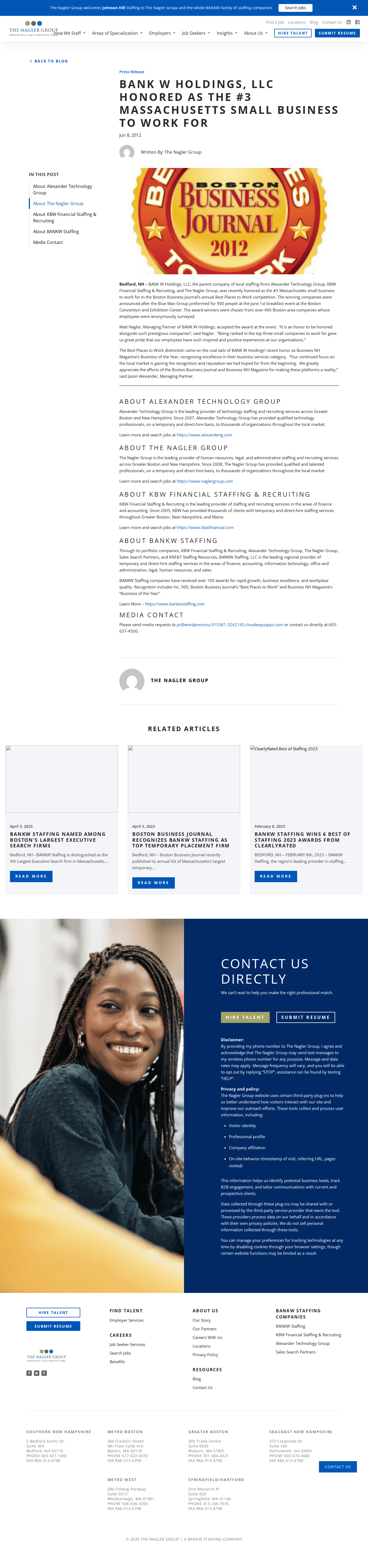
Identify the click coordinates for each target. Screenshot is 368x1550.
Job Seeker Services (127, 1344)
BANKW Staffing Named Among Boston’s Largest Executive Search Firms (58, 840)
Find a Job (275, 22)
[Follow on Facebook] (29, 1373)
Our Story (202, 1320)
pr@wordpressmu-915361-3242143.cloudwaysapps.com (230, 624)
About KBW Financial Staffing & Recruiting (64, 217)
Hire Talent (293, 33)
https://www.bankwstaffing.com (175, 603)
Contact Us (332, 22)
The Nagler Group (183, 152)
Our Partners (205, 1328)
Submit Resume (337, 33)
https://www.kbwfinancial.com (205, 527)
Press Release (131, 71)
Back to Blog (51, 61)
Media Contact (48, 242)
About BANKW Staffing (56, 231)
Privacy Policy (205, 1354)
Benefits (117, 1361)
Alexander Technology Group (303, 1343)
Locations (297, 22)
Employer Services (127, 1320)
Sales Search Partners (295, 1352)
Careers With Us (207, 1337)
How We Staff (67, 33)
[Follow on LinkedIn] (36, 1373)
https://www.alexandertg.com (204, 434)
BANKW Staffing (290, 1326)
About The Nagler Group (58, 203)
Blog (314, 22)
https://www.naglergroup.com (205, 481)
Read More (31, 876)
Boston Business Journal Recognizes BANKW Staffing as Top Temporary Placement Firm (181, 840)
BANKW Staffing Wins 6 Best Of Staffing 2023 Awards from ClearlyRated (303, 840)
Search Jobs (295, 7)
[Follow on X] (44, 1373)
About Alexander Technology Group (62, 189)
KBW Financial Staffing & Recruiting (308, 1334)
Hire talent (245, 1017)
